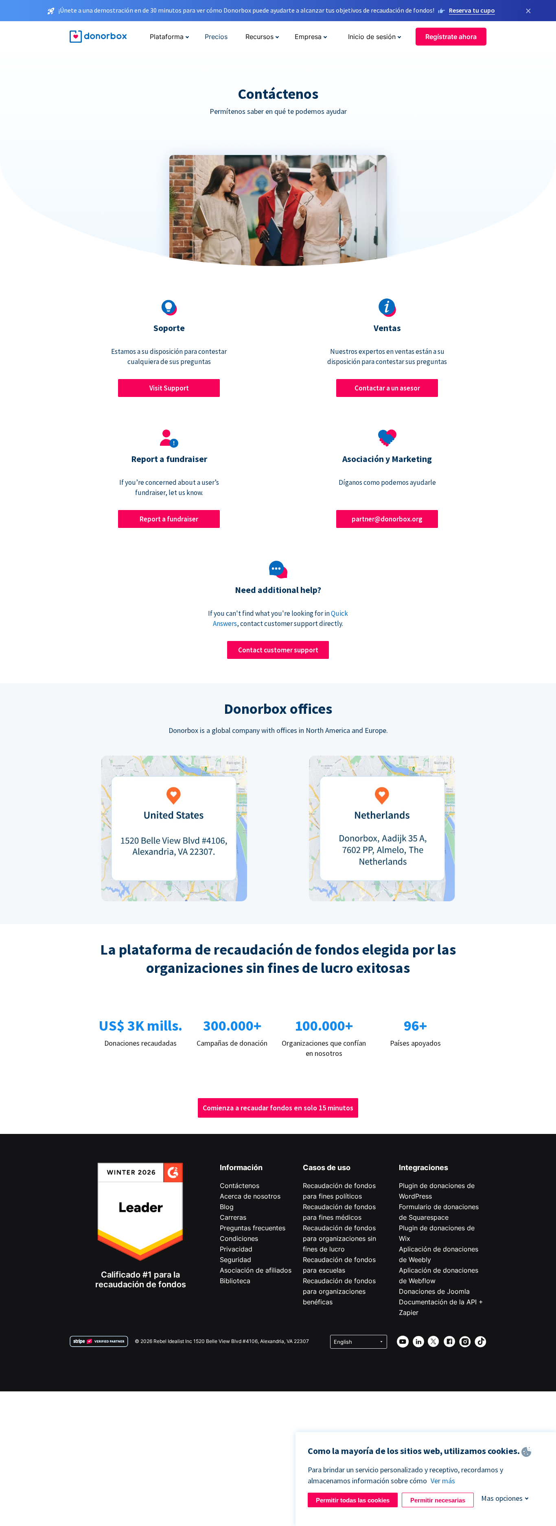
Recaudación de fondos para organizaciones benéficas (339, 1291)
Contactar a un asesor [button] (387, 388)
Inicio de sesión (372, 37)
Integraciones (423, 1167)
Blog (227, 1207)
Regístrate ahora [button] (451, 37)
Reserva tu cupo (472, 10)
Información (241, 1167)
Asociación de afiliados (255, 1270)
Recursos (259, 37)
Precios (216, 37)
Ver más (443, 1480)
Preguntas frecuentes (252, 1228)
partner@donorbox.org (387, 518)
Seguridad (235, 1260)
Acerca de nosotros (250, 1196)
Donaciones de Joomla (434, 1291)
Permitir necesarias (437, 1500)
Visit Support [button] (169, 388)
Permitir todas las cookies (353, 1500)
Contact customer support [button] (278, 649)
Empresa (308, 37)
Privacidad (236, 1249)
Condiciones (239, 1238)
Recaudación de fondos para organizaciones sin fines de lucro (339, 1238)
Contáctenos (239, 1186)
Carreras (233, 1217)
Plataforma (167, 37)
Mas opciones (502, 1498)
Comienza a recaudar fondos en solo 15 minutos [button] (278, 1107)
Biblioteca (235, 1281)
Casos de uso (326, 1167)
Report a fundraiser (169, 518)
